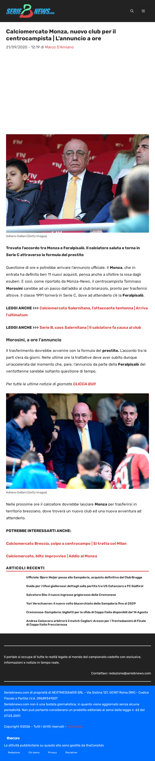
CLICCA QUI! (84, 384)
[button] (132, 11)
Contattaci (75, 726)
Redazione (14, 752)
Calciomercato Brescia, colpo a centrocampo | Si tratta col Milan (66, 543)
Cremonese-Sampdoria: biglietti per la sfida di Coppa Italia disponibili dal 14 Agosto (87, 612)
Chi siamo (34, 752)
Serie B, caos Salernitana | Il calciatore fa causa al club (90, 327)
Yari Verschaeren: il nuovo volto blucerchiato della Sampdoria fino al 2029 (81, 603)
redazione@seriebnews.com (130, 673)
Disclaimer (71, 752)
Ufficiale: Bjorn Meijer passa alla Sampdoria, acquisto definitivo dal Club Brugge (84, 577)
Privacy (52, 752)
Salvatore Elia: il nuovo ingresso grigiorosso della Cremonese (71, 595)
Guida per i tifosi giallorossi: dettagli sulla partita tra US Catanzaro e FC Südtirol (84, 586)
